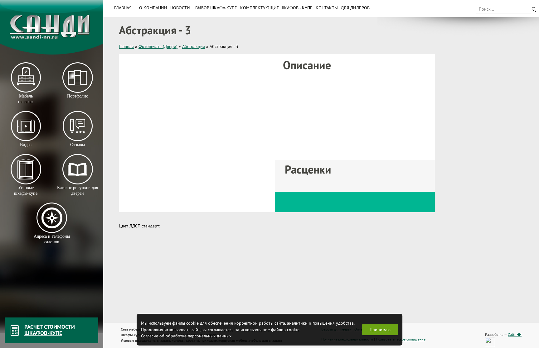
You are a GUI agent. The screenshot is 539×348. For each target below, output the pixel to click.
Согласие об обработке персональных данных (186, 336)
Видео (26, 144)
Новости (180, 8)
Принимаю (380, 329)
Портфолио (77, 96)
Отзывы (77, 144)
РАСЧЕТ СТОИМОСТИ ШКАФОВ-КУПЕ (49, 329)
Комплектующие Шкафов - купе (276, 8)
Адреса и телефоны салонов (52, 239)
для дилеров (355, 8)
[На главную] (51, 27)
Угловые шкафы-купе (25, 190)
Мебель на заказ (25, 99)
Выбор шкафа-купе (216, 8)
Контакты (327, 8)
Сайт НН (515, 334)
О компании (153, 8)
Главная (123, 8)
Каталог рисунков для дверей (77, 190)
